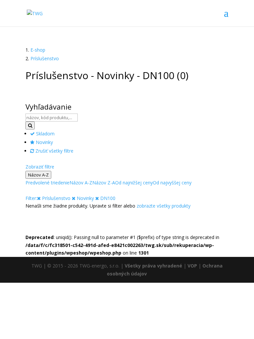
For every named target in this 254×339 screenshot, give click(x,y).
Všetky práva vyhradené (153, 266)
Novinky (43, 142)
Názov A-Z (38, 175)
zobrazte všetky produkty (163, 206)
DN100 (107, 198)
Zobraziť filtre (39, 167)
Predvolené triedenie (47, 182)
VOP (192, 266)
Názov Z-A (103, 182)
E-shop (37, 50)
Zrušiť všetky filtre (53, 151)
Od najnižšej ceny (134, 182)
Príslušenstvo (44, 58)
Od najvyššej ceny (172, 182)
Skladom (45, 133)
